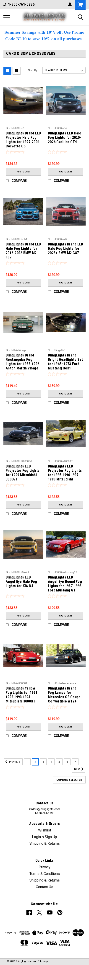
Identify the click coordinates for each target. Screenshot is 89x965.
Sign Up (51, 837)
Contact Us (44, 887)
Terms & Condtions (44, 874)
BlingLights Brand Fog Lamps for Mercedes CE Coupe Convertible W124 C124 (64, 695)
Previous (14, 761)
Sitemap (43, 961)
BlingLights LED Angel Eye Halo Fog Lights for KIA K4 (21, 581)
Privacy (44, 867)
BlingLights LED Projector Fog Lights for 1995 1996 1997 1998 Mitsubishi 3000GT (65, 473)
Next (77, 769)
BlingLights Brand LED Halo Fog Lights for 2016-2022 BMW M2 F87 (23, 250)
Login (36, 837)
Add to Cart (23, 171)
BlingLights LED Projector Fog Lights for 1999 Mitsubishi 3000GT (22, 472)
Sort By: (33, 70)
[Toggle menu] (6, 17)
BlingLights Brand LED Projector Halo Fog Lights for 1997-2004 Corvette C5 (23, 139)
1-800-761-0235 (21, 4)
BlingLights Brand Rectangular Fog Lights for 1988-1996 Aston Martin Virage (22, 361)
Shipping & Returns (44, 843)
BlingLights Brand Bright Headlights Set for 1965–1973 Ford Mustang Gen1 (65, 361)
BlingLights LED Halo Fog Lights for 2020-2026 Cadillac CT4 (64, 137)
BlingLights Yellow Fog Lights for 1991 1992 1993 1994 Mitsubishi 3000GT (21, 694)
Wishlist (44, 830)
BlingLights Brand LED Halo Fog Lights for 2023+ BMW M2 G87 (65, 248)
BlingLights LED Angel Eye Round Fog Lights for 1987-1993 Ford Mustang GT (65, 583)
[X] (39, 912)
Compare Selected (69, 779)
